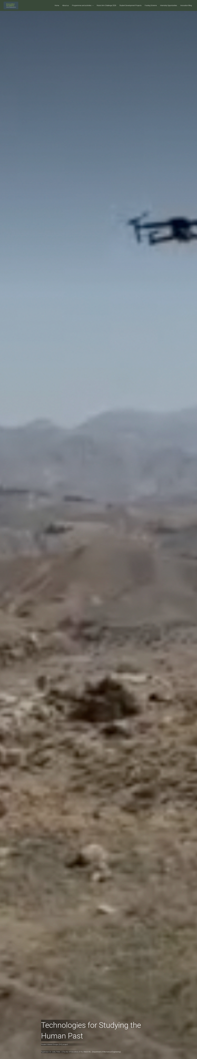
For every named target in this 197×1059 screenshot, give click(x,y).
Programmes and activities (81, 5)
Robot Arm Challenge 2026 (106, 5)
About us (65, 5)
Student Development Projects (130, 5)
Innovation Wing (186, 5)
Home (57, 5)
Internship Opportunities (168, 5)
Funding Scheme (151, 5)
